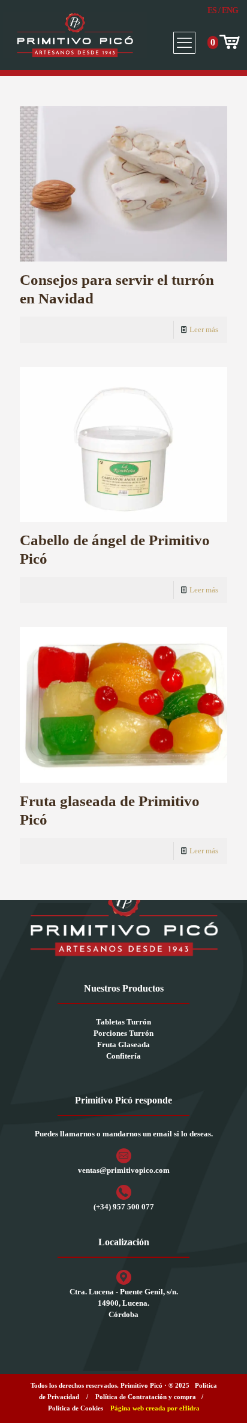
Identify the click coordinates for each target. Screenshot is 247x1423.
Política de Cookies (75, 1408)
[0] (228, 42)
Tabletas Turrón (123, 1021)
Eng (230, 10)
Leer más (203, 329)
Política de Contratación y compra (145, 1396)
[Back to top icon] (222, 1398)
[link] (123, 920)
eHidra (189, 1408)
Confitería (123, 1055)
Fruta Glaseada (123, 1044)
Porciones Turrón (123, 1033)
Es (211, 10)
